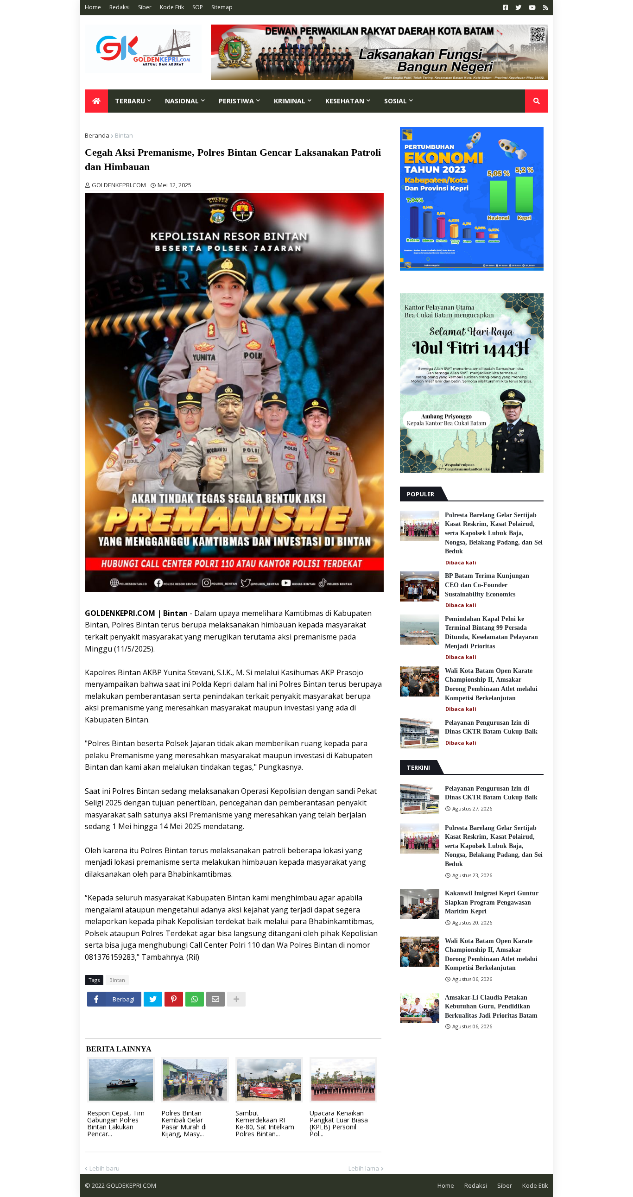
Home (93, 7)
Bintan (124, 135)
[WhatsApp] (194, 999)
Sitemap (222, 7)
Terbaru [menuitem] (130, 100)
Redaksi (119, 7)
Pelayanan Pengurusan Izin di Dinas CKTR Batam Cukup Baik (491, 727)
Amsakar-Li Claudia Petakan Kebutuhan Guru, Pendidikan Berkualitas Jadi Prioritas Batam (491, 1006)
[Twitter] (153, 999)
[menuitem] (96, 101)
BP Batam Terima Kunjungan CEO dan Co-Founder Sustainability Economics (487, 584)
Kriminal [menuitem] (289, 100)
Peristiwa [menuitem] (236, 100)
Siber (145, 7)
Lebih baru (104, 1168)
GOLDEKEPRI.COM (131, 1185)
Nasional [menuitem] (182, 100)
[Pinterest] (174, 999)
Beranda (97, 135)
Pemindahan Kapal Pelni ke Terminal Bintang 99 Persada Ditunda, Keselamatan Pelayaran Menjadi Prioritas (491, 632)
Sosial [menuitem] (395, 100)
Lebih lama (363, 1168)
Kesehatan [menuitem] (344, 100)
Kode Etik (172, 7)
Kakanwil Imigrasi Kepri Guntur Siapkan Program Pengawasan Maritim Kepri (491, 902)
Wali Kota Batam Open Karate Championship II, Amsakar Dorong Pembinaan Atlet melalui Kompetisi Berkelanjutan (491, 684)
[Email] (215, 999)
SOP (197, 7)
